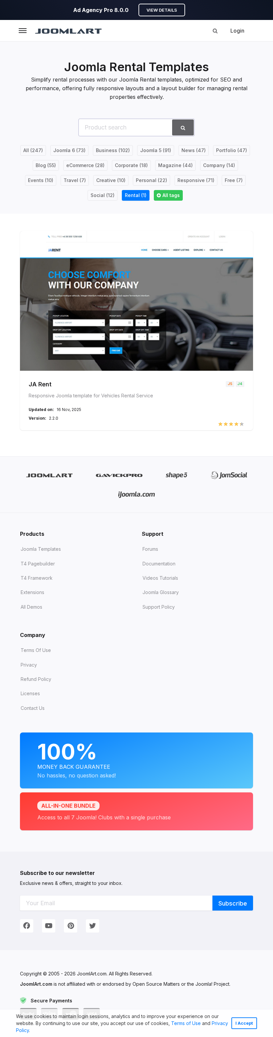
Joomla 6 (69, 150)
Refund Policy (36, 679)
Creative (111, 180)
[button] (32, 1031)
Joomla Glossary (160, 592)
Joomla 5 (155, 150)
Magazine (175, 165)
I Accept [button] (244, 1023)
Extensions (32, 592)
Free (234, 180)
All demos (31, 607)
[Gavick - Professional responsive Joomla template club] (119, 475)
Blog (46, 165)
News (193, 150)
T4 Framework (37, 578)
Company (219, 165)
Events (40, 180)
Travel (75, 180)
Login (237, 30)
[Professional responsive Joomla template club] (176, 475)
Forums (150, 549)
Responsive (195, 180)
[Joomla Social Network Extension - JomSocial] (229, 475)
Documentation (158, 563)
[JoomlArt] (68, 30)
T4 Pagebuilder (38, 563)
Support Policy (158, 607)
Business (113, 150)
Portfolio (231, 150)
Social (103, 195)
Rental (135, 195)
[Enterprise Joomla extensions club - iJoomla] (137, 494)
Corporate (131, 165)
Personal (151, 180)
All (33, 150)
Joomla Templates (41, 549)
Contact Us (33, 708)
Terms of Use (186, 1023)
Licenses (30, 693)
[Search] (215, 30)
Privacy (29, 665)
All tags (171, 195)
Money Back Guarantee (76, 759)
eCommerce (85, 165)
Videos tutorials (160, 578)
